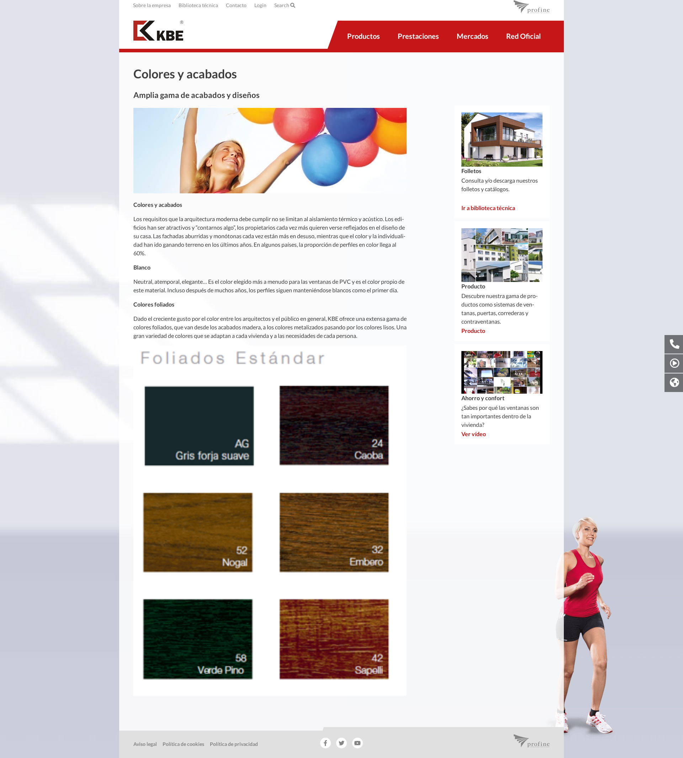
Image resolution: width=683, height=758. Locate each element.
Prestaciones (418, 36)
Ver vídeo (473, 433)
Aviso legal (145, 744)
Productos (363, 36)
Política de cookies (183, 744)
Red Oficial (523, 36)
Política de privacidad (234, 744)
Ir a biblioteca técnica (488, 207)
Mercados (472, 36)
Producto (473, 330)
